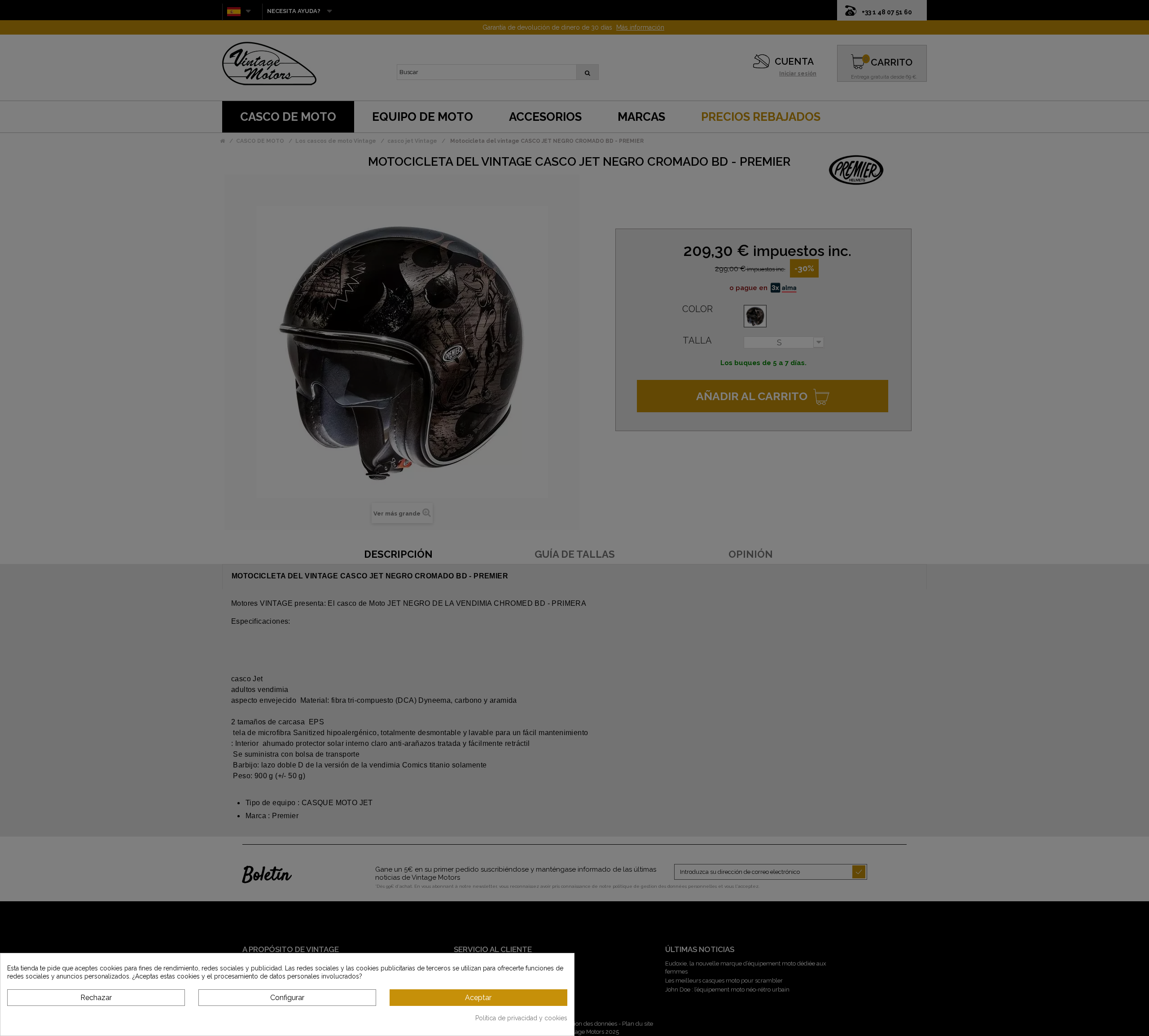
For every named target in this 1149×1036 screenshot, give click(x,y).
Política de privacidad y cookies (521, 1018)
